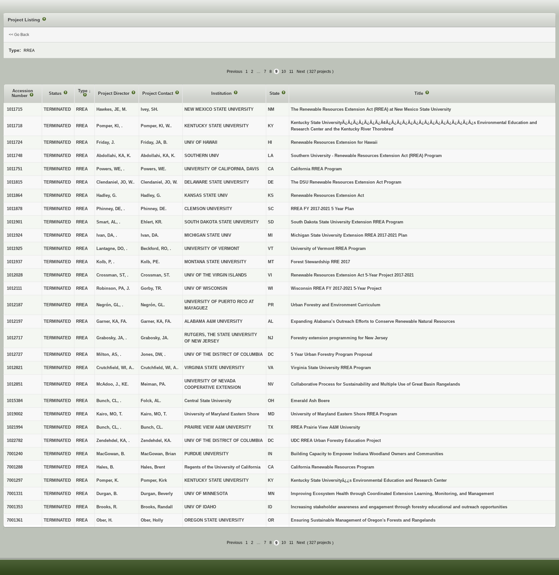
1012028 (15, 275)
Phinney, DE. (154, 208)
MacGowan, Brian (158, 453)
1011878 (14, 208)
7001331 (15, 493)
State (275, 93)
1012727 (15, 354)
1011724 (14, 142)
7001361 (15, 520)
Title (419, 93)
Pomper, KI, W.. (156, 125)
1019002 (15, 414)
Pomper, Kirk (154, 480)
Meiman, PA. (153, 384)
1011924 (14, 235)
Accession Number (22, 93)
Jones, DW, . (153, 354)
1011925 (14, 248)
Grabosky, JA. (155, 337)
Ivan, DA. (150, 235)
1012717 (15, 337)
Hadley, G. (151, 195)
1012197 (15, 321)
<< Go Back (19, 34)
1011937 (14, 261)
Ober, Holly (152, 520)
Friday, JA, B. (154, 142)
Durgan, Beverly (157, 493)
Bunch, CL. (152, 427)
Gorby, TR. (151, 288)
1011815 (14, 182)
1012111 (14, 288)
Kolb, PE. (150, 261)
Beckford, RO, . (156, 248)
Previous (234, 71)
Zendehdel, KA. (156, 440)
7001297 (15, 480)
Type (83, 90)
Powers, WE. (153, 168)
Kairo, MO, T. (154, 414)
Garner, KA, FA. (156, 321)
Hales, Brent (153, 467)
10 (283, 71)
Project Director (114, 93)
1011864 (14, 195)
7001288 (15, 467)
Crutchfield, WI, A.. (160, 367)
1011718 (14, 125)
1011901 (14, 222)
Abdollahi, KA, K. (158, 155)
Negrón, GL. (153, 304)
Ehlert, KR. (151, 222)
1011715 (14, 109)
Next (301, 71)
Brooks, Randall (157, 506)
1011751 (14, 168)
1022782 (15, 440)
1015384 (15, 400)
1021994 (15, 427)
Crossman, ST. (155, 275)
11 (291, 71)
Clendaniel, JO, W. (159, 182)
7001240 (15, 453)
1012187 (15, 304)
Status (56, 93)
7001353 (15, 506)
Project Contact (158, 93)
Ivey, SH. (149, 109)
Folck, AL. (151, 400)
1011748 (14, 155)
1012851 (15, 384)
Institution (222, 93)
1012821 (15, 367)
